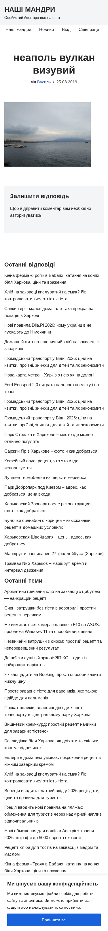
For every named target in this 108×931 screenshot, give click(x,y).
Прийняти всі (54, 920)
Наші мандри (18, 29)
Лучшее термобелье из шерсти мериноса (45, 477)
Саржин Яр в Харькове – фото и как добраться (50, 451)
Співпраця (89, 29)
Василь (44, 82)
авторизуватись (25, 215)
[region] (54, 903)
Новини (46, 29)
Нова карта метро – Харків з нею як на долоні (49, 374)
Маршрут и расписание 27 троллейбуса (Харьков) (54, 553)
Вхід (66, 29)
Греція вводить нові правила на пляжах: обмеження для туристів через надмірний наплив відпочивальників (53, 814)
